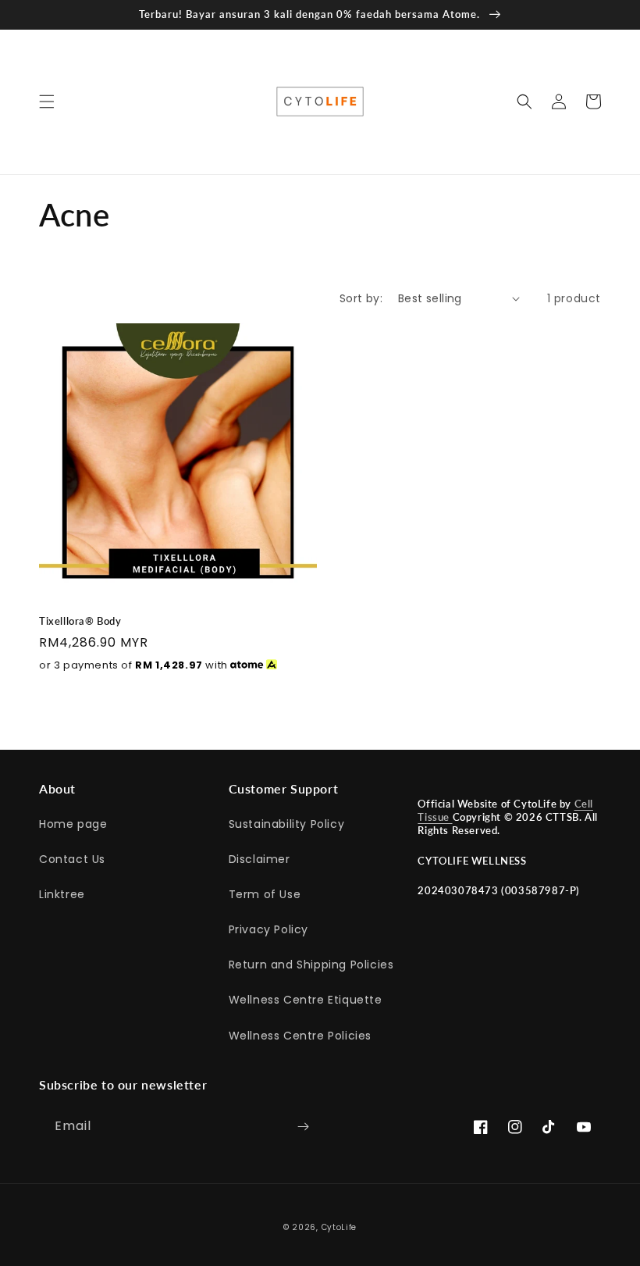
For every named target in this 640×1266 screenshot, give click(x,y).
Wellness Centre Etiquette (305, 999)
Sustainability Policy (287, 824)
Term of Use (265, 894)
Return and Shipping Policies (311, 964)
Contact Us (72, 859)
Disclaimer (259, 859)
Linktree (62, 894)
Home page (73, 824)
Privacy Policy (268, 929)
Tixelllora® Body (80, 621)
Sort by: (361, 298)
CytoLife (339, 1227)
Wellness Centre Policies (300, 1035)
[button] (47, 101)
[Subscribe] (303, 1126)
